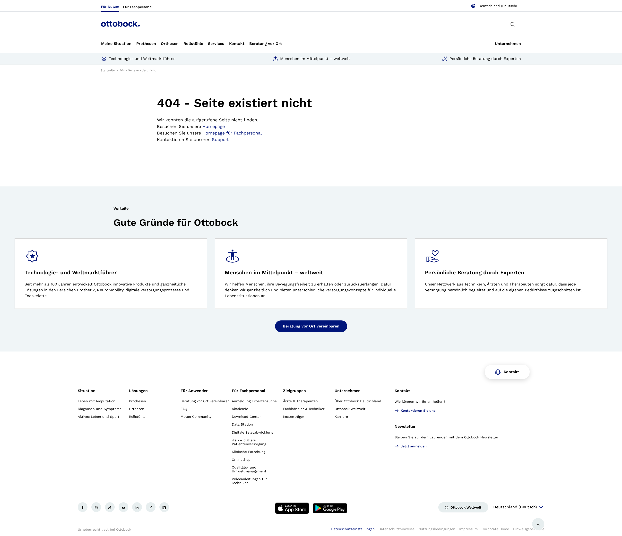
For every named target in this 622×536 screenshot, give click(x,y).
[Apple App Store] (292, 508)
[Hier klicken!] (82, 507)
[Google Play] (330, 508)
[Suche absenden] (512, 24)
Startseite (108, 70)
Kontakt (402, 390)
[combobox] (494, 5)
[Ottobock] (120, 24)
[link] (116, 44)
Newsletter (405, 426)
